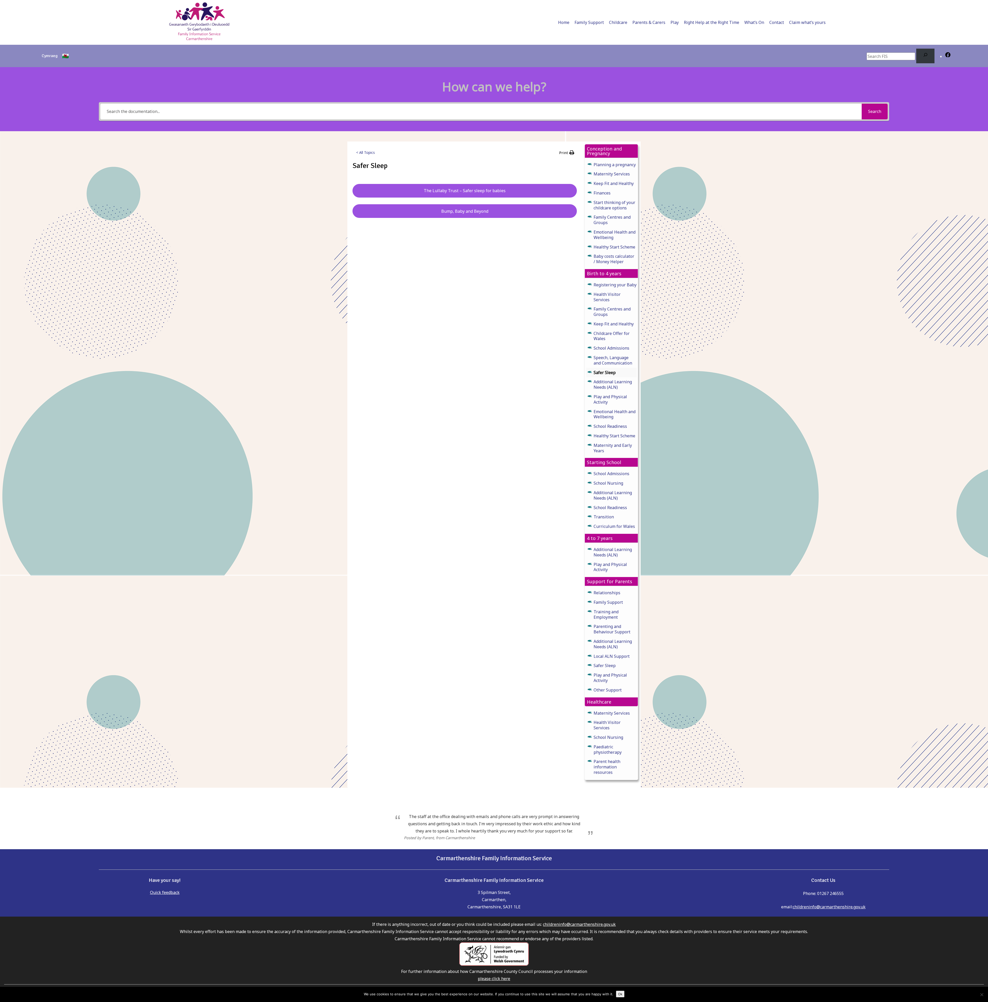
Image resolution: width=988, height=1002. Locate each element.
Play (675, 22)
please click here (494, 978)
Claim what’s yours (807, 22)
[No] (981, 994)
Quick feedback (165, 892)
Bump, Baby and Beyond (464, 211)
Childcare (618, 22)
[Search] (925, 56)
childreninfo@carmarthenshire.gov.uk (829, 907)
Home (563, 22)
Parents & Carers (648, 22)
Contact (776, 22)
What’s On (754, 22)
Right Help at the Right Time (711, 22)
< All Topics (365, 152)
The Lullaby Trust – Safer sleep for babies (465, 190)
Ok (620, 994)
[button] (566, 152)
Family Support (589, 22)
